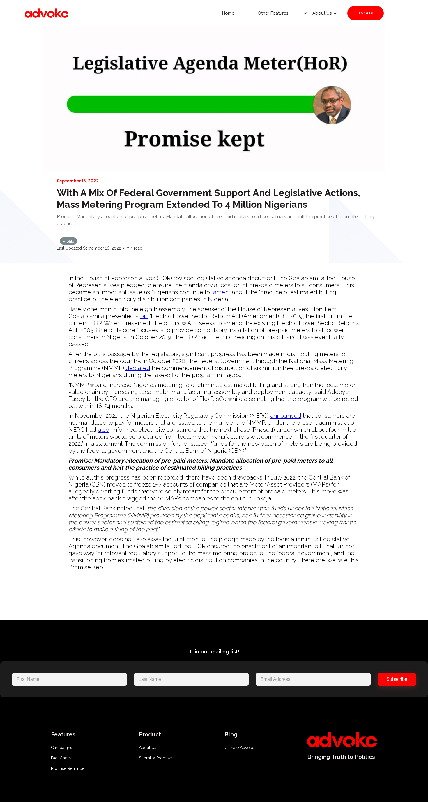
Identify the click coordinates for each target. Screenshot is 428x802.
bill (144, 316)
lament (220, 292)
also (103, 429)
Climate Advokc (239, 747)
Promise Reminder (68, 768)
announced (285, 415)
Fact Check (61, 758)
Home (228, 13)
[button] (274, 13)
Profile (68, 241)
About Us (147, 747)
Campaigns (61, 747)
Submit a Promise (155, 758)
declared (137, 367)
